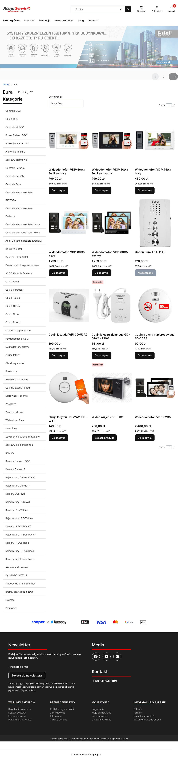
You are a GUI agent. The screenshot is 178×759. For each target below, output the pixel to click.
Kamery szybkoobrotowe (19, 559)
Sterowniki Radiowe (16, 395)
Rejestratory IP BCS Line (19, 518)
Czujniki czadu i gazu (17, 387)
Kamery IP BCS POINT (18, 526)
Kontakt (138, 712)
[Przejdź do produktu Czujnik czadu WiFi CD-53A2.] (69, 305)
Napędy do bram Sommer (20, 583)
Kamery (9, 452)
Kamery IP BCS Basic (17, 542)
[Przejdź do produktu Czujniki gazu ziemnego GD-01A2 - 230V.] (112, 305)
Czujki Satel (12, 281)
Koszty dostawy (17, 712)
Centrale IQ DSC (14, 127)
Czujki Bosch (12, 322)
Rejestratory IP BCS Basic (19, 550)
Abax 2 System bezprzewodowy (23, 240)
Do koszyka (58, 190)
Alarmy (6, 84)
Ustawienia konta (101, 719)
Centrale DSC (13, 110)
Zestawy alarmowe (16, 159)
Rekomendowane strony (147, 719)
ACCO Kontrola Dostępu (19, 273)
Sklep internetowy (85, 754)
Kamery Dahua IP (15, 469)
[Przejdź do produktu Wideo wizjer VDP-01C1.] (112, 388)
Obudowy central (15, 363)
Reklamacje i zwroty (19, 719)
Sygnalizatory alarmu (17, 346)
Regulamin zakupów (19, 709)
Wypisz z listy (28, 690)
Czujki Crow (12, 314)
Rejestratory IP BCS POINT (20, 534)
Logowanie (98, 709)
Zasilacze (10, 403)
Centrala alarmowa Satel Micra (22, 232)
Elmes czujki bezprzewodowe (22, 265)
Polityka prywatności (62, 709)
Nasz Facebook (143, 716)
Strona (162, 105)
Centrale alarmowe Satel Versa (22, 224)
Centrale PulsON (14, 176)
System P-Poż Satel (16, 256)
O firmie (138, 709)
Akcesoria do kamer (16, 567)
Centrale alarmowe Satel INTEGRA (19, 196)
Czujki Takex (12, 297)
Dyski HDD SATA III (16, 575)
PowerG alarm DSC (16, 135)
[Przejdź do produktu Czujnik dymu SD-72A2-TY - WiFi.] (69, 388)
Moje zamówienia (101, 712)
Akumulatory (12, 354)
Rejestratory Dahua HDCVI (20, 477)
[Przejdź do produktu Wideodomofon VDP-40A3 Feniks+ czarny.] (112, 140)
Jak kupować (57, 712)
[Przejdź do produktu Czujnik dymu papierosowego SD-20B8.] (155, 305)
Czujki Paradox (14, 289)
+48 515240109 (101, 738)
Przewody (11, 371)
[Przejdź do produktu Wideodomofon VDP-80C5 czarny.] (112, 223)
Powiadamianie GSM (17, 338)
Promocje (10, 608)
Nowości (10, 599)
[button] (128, 9)
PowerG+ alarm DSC (17, 143)
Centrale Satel (13, 184)
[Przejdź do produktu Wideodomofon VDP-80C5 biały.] (69, 223)
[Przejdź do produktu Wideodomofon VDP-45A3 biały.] (155, 140)
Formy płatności (17, 716)
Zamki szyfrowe (14, 412)
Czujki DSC (11, 118)
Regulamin (45, 683)
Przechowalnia (100, 716)
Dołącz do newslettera (27, 675)
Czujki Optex (12, 305)
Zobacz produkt (104, 437)
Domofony (11, 428)
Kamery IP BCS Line (16, 510)
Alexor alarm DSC (15, 151)
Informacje (56, 716)
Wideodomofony (14, 420)
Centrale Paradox (15, 167)
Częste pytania (58, 719)
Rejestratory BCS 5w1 (17, 501)
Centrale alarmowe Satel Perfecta (19, 212)
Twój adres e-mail (18, 666)
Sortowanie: (55, 96)
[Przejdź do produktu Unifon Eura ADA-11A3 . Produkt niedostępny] (155, 223)
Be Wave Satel (13, 248)
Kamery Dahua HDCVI (17, 461)
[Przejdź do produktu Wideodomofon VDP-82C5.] (155, 388)
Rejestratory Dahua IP (17, 485)
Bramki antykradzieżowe (19, 591)
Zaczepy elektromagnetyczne (22, 436)
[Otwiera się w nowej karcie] (96, 657)
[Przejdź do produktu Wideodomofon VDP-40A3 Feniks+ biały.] (69, 140)
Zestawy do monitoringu (19, 444)
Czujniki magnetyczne (18, 330)
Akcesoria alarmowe (16, 379)
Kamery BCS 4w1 (15, 493)
